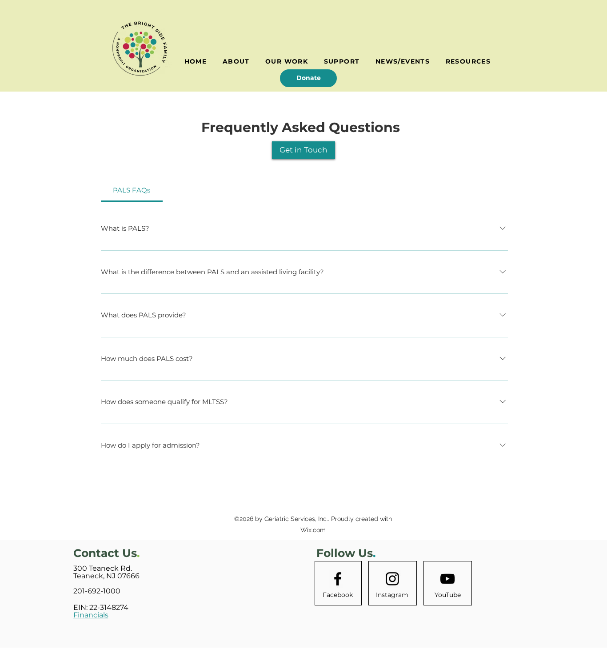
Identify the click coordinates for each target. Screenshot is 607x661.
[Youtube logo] (447, 579)
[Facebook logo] (338, 579)
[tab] (132, 190)
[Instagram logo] (392, 579)
